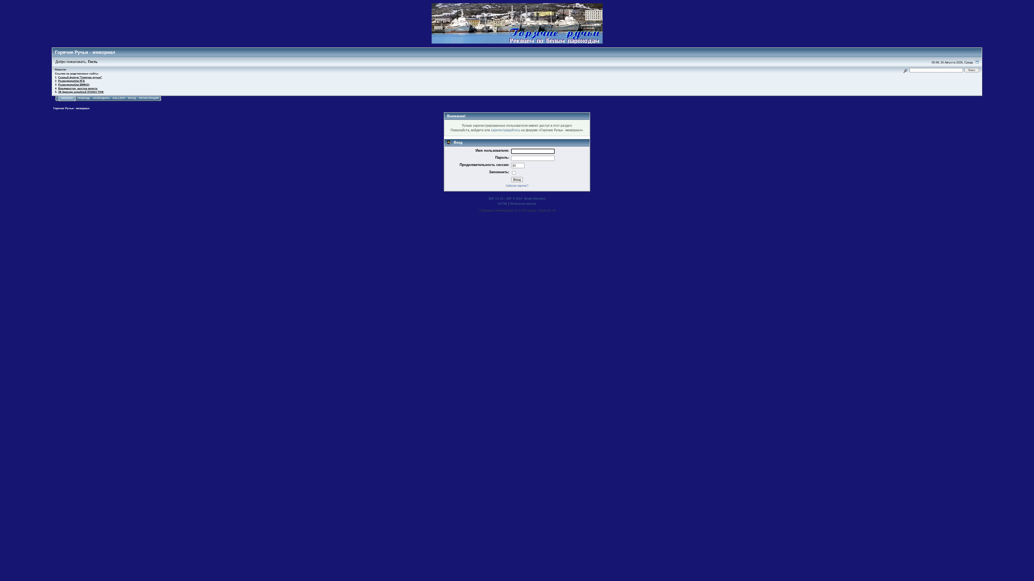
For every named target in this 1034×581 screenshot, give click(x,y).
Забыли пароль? (517, 185)
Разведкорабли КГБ (71, 80)
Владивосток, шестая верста (77, 88)
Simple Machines (535, 198)
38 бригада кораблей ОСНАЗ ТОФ (81, 91)
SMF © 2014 (514, 198)
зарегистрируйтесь (505, 130)
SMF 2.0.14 (495, 198)
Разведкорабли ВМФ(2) (73, 84)
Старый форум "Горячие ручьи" (80, 77)
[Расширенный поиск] (905, 70)
